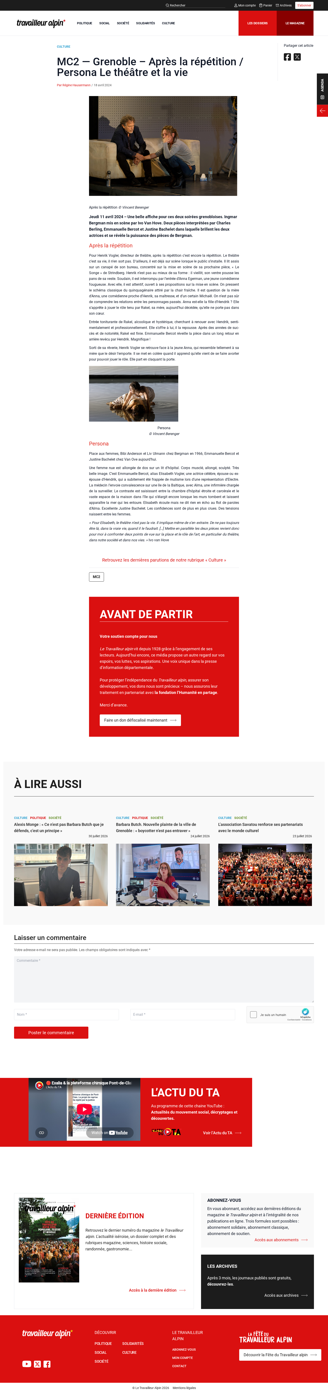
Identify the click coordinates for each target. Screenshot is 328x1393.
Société (55, 818)
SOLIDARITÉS (145, 23)
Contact (179, 1366)
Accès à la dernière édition (152, 1290)
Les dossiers (257, 23)
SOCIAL (104, 23)
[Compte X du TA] (37, 1364)
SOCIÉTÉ (123, 23)
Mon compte (247, 5)
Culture (63, 46)
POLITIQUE (84, 23)
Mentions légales (184, 1388)
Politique (38, 818)
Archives (286, 5)
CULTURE (168, 23)
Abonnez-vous (184, 1349)
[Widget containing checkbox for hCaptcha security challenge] (280, 1014)
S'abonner (304, 5)
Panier (267, 5)
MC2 (96, 577)
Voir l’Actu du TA (217, 1132)
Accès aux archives (281, 1295)
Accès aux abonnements (277, 1239)
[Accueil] (40, 23)
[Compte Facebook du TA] (47, 1364)
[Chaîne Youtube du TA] (26, 1364)
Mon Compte (182, 1358)
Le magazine (295, 23)
